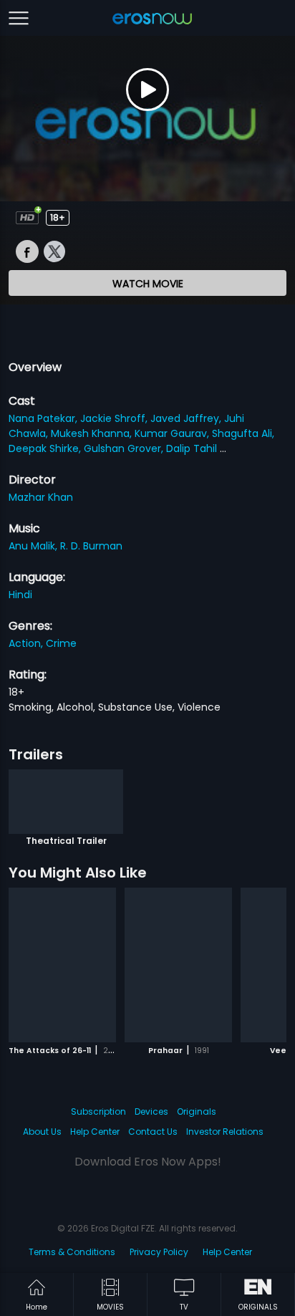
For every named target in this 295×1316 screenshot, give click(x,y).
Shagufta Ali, (243, 433)
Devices (151, 1111)
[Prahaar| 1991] (178, 965)
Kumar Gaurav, (173, 433)
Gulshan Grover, (125, 448)
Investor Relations (224, 1131)
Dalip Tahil (193, 448)
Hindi (20, 594)
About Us (42, 1131)
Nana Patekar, (44, 418)
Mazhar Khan (41, 497)
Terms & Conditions (72, 1252)
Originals (196, 1111)
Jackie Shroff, (115, 418)
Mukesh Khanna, (93, 433)
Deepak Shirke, (46, 448)
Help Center (95, 1131)
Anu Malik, (34, 546)
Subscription (98, 1111)
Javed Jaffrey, (187, 418)
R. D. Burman (91, 546)
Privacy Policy (159, 1252)
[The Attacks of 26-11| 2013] (62, 965)
